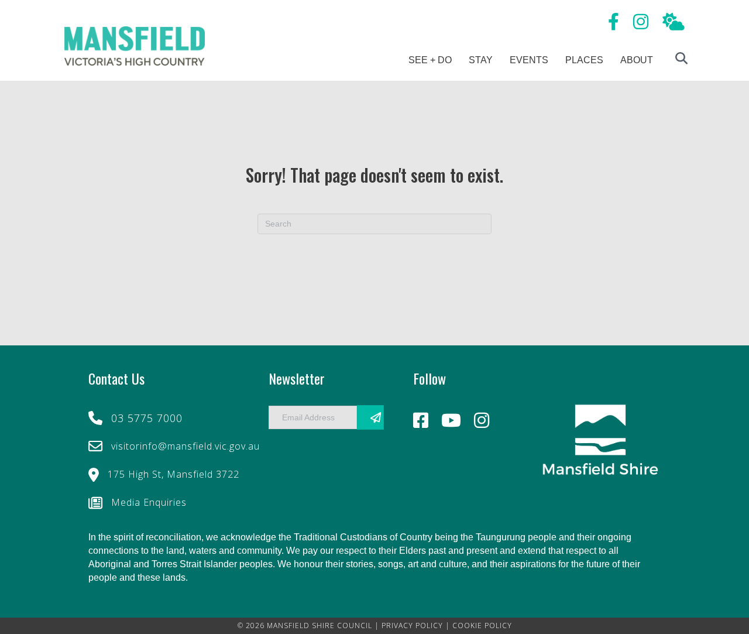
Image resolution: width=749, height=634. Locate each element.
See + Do (430, 60)
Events (529, 60)
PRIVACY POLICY (412, 625)
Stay (481, 60)
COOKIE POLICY (482, 625)
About (636, 60)
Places (584, 60)
